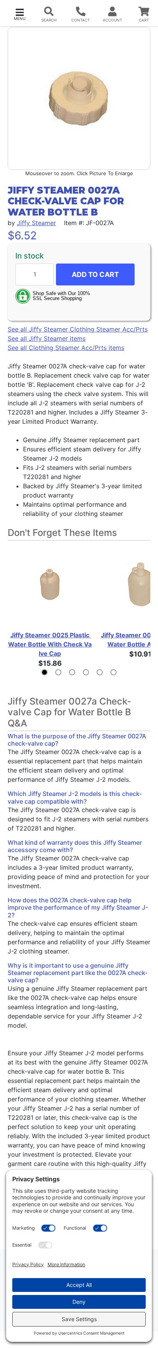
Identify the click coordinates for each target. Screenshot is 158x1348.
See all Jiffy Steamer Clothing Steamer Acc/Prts (78, 329)
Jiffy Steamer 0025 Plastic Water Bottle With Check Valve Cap (50, 644)
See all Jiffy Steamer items (47, 338)
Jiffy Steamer (36, 223)
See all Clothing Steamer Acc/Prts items (66, 348)
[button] (19, 13)
